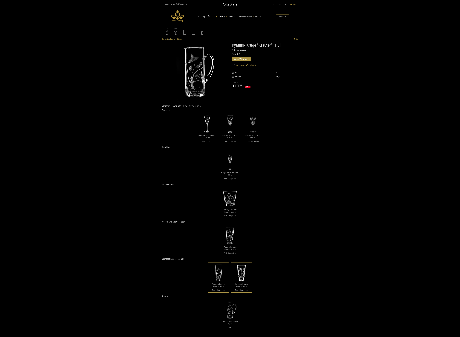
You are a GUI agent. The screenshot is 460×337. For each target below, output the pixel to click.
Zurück (296, 39)
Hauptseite (165, 39)
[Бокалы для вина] (176, 31)
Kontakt (258, 16)
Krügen (179, 39)
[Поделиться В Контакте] (240, 86)
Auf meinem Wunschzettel (246, 65)
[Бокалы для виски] (193, 31)
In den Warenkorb (241, 59)
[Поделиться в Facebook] (233, 86)
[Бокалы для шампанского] (167, 31)
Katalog (201, 16)
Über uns (211, 16)
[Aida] (177, 16)
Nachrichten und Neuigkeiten (240, 16)
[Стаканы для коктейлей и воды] (185, 31)
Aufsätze (221, 16)
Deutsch (292, 4)
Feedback (282, 16)
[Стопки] (202, 31)
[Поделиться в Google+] (237, 86)
